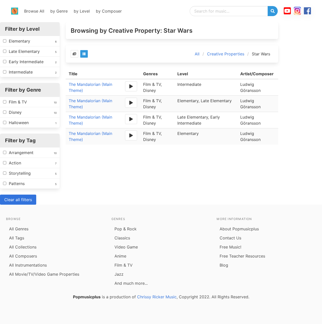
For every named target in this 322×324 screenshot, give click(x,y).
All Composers (23, 256)
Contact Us (230, 237)
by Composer (109, 11)
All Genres (18, 228)
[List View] (84, 54)
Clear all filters (18, 199)
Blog (224, 265)
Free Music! (230, 246)
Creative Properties (225, 53)
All (197, 53)
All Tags (16, 237)
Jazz (119, 274)
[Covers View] (74, 54)
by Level (82, 11)
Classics (122, 237)
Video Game (126, 246)
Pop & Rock (125, 228)
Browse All (34, 11)
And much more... (131, 283)
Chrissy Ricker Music (157, 296)
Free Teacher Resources (242, 256)
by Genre (59, 11)
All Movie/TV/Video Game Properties (44, 274)
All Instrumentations (28, 265)
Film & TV (123, 265)
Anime (120, 256)
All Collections (22, 246)
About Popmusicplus (239, 228)
